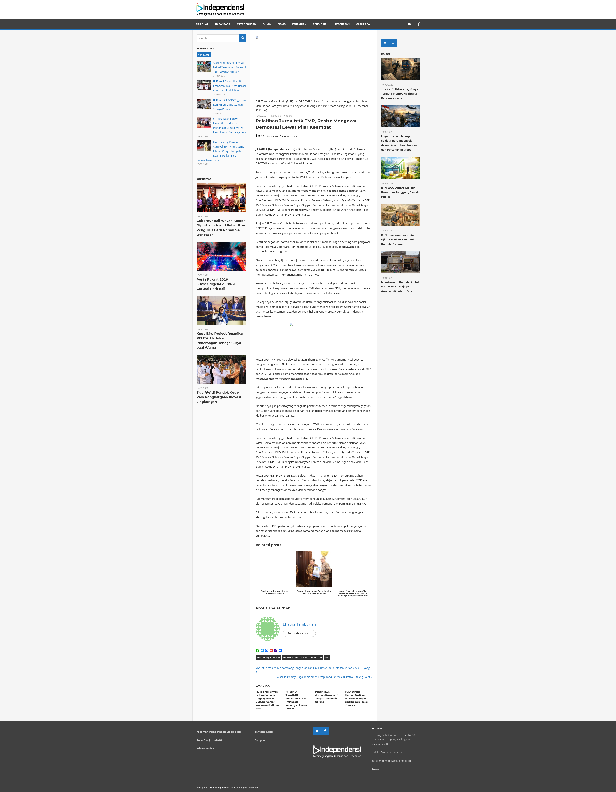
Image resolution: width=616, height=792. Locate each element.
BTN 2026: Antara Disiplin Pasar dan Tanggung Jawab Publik (400, 192)
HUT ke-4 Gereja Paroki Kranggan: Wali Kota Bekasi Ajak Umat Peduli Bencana (229, 86)
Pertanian (299, 24)
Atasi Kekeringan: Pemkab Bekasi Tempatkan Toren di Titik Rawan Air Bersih (229, 67)
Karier (375, 769)
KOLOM (385, 54)
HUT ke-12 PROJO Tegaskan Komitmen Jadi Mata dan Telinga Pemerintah (229, 104)
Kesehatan (342, 24)
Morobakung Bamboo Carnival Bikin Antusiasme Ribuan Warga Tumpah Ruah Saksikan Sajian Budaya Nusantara (220, 151)
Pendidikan (320, 24)
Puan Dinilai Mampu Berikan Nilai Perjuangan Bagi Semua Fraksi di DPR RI (356, 698)
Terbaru (203, 55)
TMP (327, 657)
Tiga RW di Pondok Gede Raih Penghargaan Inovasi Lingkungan (219, 397)
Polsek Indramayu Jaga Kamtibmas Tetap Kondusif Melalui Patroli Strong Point (323, 677)
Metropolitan (246, 24)
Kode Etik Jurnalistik (209, 740)
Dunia (267, 24)
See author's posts (299, 633)
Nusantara (222, 24)
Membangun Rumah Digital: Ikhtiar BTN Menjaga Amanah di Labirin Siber (400, 287)
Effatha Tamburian (299, 624)
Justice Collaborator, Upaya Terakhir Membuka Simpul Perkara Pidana (399, 94)
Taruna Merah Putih (311, 657)
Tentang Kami (264, 732)
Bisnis (282, 24)
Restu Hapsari (290, 657)
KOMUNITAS (204, 179)
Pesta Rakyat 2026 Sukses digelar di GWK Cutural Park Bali (216, 284)
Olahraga (363, 24)
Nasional (202, 24)
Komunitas (277, 115)
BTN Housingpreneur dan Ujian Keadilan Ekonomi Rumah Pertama (398, 240)
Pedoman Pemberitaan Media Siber (218, 732)
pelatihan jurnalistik (268, 657)
